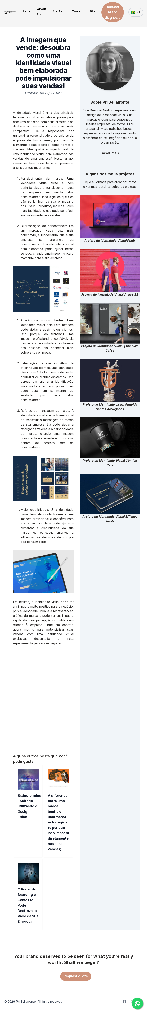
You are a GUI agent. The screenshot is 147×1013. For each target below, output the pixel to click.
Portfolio (58, 11)
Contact (77, 11)
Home (26, 11)
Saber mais (110, 153)
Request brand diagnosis (112, 12)
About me (41, 11)
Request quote (76, 976)
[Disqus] (43, 699)
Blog (93, 11)
